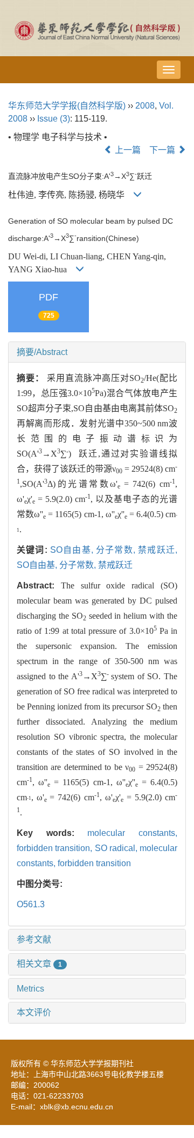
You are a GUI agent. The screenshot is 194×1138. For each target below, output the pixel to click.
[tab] (97, 352)
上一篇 (127, 150)
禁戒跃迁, (157, 549)
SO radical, (117, 848)
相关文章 (39, 963)
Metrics (30, 988)
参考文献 (34, 939)
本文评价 (34, 1012)
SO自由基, (73, 549)
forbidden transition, (56, 848)
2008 (145, 105)
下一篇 (163, 150)
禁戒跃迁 (115, 565)
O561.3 (31, 904)
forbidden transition (94, 863)
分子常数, (117, 549)
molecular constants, (132, 833)
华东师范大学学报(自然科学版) (67, 105)
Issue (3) (53, 118)
